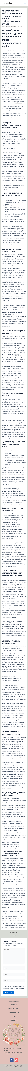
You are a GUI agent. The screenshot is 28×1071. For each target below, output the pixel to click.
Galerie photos (14, 1012)
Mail (7, 1050)
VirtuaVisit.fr (18, 1067)
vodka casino (18, 103)
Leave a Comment (6, 26)
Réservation (14, 1020)
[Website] (14, 981)
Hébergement (14, 1001)
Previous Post (14, 932)
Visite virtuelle (14, 1009)
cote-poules (6, 3)
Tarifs (14, 1016)
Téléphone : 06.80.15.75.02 (13, 1048)
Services (14, 1005)
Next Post (14, 935)
